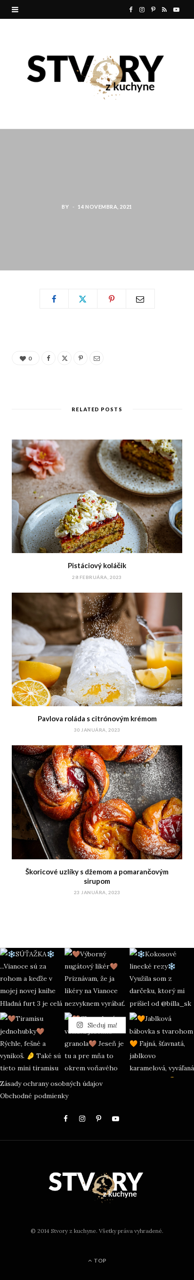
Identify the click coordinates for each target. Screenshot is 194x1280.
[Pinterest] (111, 299)
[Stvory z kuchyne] (97, 74)
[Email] (140, 299)
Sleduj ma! (101, 1024)
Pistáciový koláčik (97, 565)
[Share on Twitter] (82, 299)
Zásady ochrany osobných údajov (51, 1083)
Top (99, 1260)
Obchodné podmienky (34, 1096)
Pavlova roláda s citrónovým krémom (97, 718)
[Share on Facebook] (54, 299)
